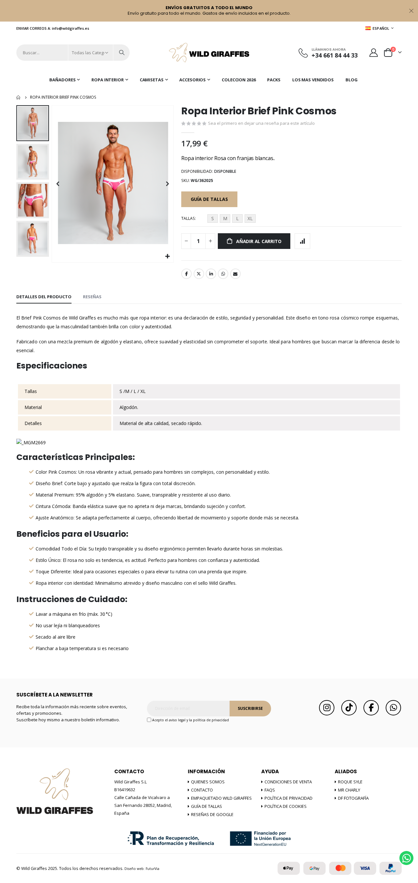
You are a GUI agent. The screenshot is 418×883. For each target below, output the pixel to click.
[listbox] (232, 219)
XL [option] (250, 218)
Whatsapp (223, 274)
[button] (167, 256)
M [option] (225, 218)
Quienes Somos (208, 782)
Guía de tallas (206, 806)
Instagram (326, 707)
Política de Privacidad (289, 798)
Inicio (18, 97)
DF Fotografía (353, 798)
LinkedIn (211, 274)
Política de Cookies (286, 806)
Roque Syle (350, 782)
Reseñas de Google (212, 814)
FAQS (270, 790)
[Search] (122, 52)
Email (235, 274)
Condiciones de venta (288, 782)
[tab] (44, 296)
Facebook (186, 274)
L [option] (237, 218)
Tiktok (349, 707)
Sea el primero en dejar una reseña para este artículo (261, 123)
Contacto (202, 790)
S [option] (212, 218)
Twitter (199, 274)
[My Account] (373, 52)
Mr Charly (349, 790)
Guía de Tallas (209, 199)
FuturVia (152, 868)
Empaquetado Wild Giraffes (221, 798)
